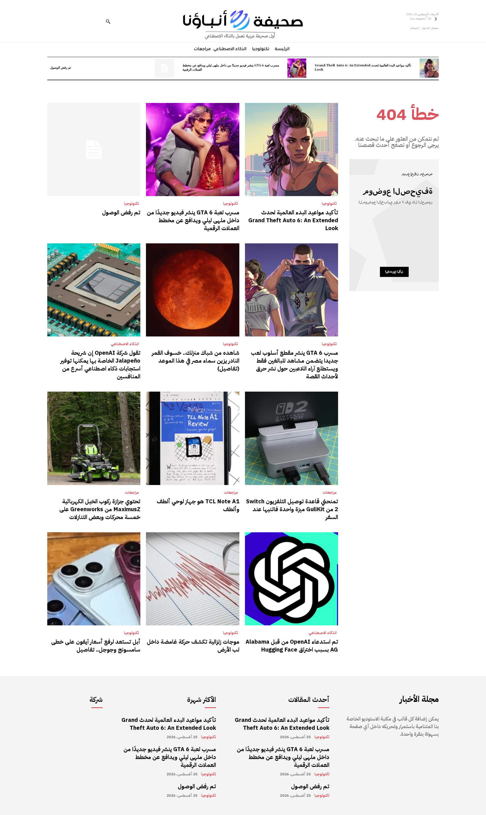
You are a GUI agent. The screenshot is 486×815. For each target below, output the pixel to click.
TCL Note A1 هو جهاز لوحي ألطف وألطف (198, 505)
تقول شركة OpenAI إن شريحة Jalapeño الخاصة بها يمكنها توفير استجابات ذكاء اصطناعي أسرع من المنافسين (100, 365)
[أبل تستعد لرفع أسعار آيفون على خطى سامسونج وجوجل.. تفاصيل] (93, 578)
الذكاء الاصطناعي (125, 344)
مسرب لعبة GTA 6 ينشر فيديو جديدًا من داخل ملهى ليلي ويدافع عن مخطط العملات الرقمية (231, 67)
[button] (108, 21)
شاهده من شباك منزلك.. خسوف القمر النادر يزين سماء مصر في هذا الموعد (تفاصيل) (195, 361)
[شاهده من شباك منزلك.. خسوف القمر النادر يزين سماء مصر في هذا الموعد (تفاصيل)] (192, 289)
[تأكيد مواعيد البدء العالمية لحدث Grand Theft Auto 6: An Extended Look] (429, 68)
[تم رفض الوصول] (164, 68)
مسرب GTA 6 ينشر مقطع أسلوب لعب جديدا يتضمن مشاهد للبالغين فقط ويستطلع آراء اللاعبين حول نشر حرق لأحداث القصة (294, 365)
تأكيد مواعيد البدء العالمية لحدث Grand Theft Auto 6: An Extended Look (363, 67)
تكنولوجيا (329, 204)
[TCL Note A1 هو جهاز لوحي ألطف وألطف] (192, 438)
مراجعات (330, 493)
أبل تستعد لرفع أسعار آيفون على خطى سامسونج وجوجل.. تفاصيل (95, 645)
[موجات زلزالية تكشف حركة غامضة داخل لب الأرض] (192, 578)
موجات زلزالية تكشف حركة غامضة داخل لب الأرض (193, 645)
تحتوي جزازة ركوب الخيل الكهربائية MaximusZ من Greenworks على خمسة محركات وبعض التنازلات (99, 509)
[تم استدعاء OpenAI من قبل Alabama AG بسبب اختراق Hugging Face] (291, 578)
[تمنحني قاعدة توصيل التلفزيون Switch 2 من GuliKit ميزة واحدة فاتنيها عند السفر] (291, 438)
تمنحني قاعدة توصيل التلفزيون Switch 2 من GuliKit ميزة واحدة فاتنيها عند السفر (292, 509)
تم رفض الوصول (60, 67)
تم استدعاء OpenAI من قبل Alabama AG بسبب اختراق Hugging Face (292, 645)
